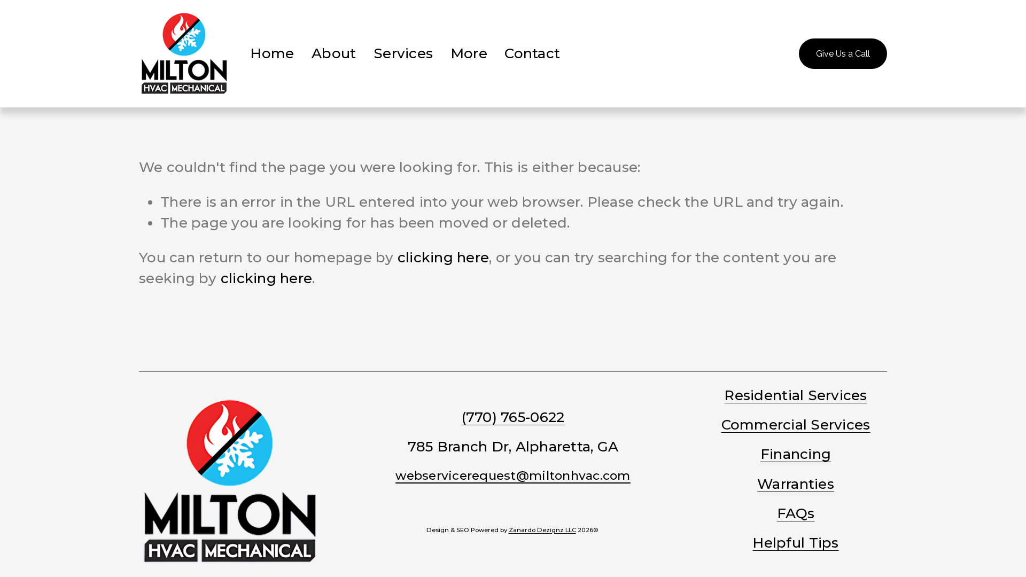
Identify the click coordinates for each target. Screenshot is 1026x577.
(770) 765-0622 (513, 417)
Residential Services (795, 395)
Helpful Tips (795, 542)
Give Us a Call (843, 54)
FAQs (796, 513)
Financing (795, 454)
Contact (532, 53)
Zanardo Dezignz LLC (542, 530)
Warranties (795, 484)
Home (272, 53)
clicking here (443, 257)
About (334, 53)
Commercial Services (795, 424)
